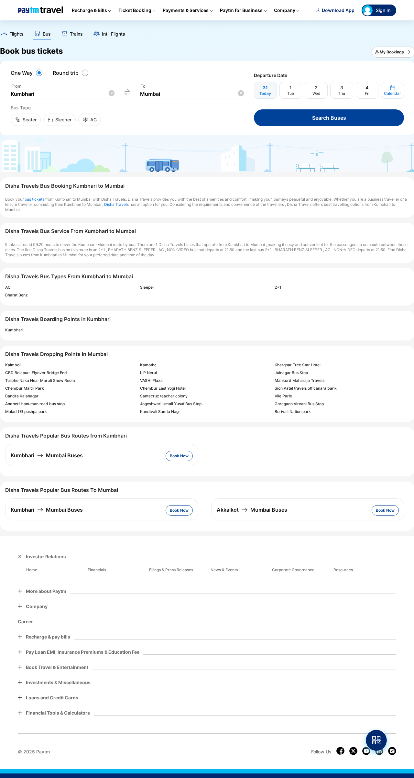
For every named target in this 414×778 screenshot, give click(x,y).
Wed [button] (316, 93)
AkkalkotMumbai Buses (252, 509)
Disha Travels (116, 204)
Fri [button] (367, 93)
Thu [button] (341, 93)
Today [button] (265, 93)
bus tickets (34, 199)
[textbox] (62, 94)
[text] (12, 34)
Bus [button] (47, 34)
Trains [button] (76, 34)
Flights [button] (16, 34)
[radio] (27, 73)
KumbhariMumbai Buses (47, 455)
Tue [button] (290, 93)
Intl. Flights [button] (113, 34)
